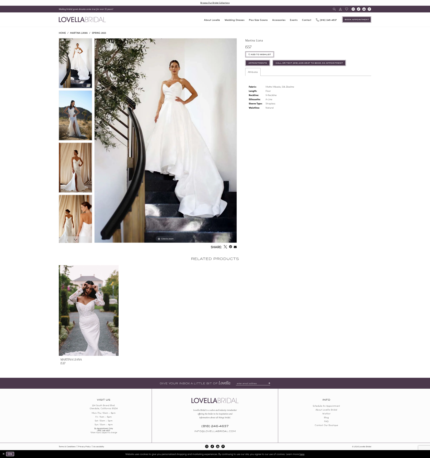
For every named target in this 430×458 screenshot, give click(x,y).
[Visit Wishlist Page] (346, 9)
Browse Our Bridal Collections (215, 2)
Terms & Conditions (67, 446)
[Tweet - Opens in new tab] (225, 247)
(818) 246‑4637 (103, 430)
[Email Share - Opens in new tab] (235, 246)
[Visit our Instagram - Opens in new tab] (353, 9)
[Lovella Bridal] (82, 19)
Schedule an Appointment (326, 405)
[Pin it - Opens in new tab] (230, 247)
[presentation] (89, 310)
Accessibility (98, 446)
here (301, 454)
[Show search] (334, 9)
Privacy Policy (84, 446)
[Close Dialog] (3, 454)
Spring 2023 (99, 32)
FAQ (326, 421)
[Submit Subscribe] (267, 383)
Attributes (253, 72)
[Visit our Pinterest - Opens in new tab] (369, 9)
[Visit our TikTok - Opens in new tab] (358, 9)
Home (62, 32)
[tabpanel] (75, 64)
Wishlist (326, 413)
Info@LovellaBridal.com (215, 431)
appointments (257, 63)
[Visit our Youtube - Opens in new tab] (364, 9)
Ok (10, 454)
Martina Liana (79, 32)
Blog (326, 417)
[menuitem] (86, 9)
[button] (340, 9)
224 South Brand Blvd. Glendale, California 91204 (104, 407)
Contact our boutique (326, 425)
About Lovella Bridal (326, 409)
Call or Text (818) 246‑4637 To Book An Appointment (309, 63)
